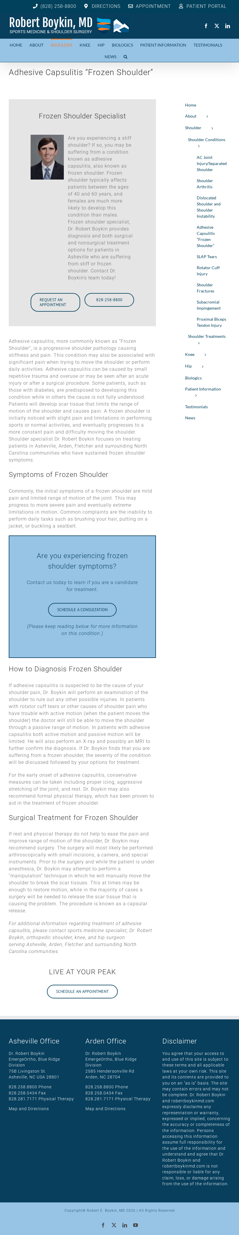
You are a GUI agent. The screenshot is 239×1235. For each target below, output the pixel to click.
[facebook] (206, 26)
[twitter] (217, 26)
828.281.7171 (23, 1098)
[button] (125, 56)
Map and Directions (29, 1108)
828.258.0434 (23, 1093)
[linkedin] (227, 26)
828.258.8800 (23, 1087)
